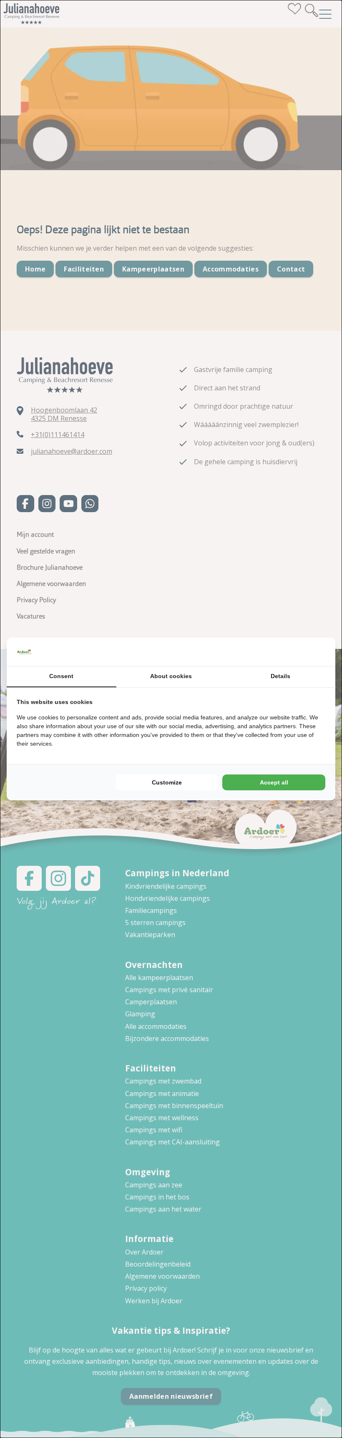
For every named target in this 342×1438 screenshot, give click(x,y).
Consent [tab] (61, 676)
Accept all (274, 782)
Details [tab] (280, 676)
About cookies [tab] (171, 676)
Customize (167, 782)
